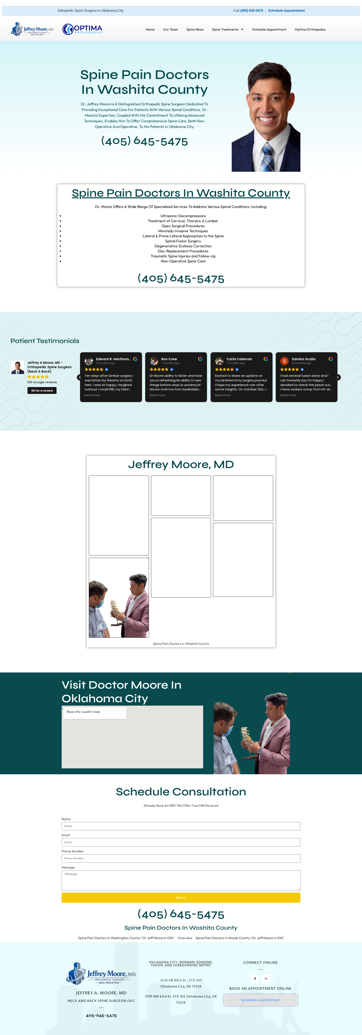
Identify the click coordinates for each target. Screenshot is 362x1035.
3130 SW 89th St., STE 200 (181, 980)
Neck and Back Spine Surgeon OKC (101, 1001)
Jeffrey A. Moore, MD (101, 993)
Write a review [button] (42, 390)
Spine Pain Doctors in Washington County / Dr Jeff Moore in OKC (126, 938)
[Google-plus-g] (266, 979)
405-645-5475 (101, 1015)
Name (66, 819)
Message (68, 867)
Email (66, 835)
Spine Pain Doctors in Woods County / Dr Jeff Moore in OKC (240, 938)
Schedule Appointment (286, 10)
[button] (338, 377)
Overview (185, 938)
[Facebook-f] (255, 979)
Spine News (195, 29)
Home (150, 29)
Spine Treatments (225, 29)
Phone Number (73, 851)
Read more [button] (92, 395)
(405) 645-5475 (251, 10)
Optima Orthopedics (310, 29)
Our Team (170, 29)
